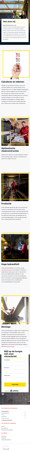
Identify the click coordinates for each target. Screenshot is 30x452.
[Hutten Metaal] (9, 2)
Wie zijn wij (3, 436)
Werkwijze (3, 438)
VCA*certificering (10, 346)
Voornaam (6, 367)
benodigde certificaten (6, 270)
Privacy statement (5, 446)
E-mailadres (7, 359)
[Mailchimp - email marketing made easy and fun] (12, 390)
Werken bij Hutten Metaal (7, 430)
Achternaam (7, 375)
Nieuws (2, 426)
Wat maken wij (4, 428)
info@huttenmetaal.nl (7, 420)
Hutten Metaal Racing (6, 440)
